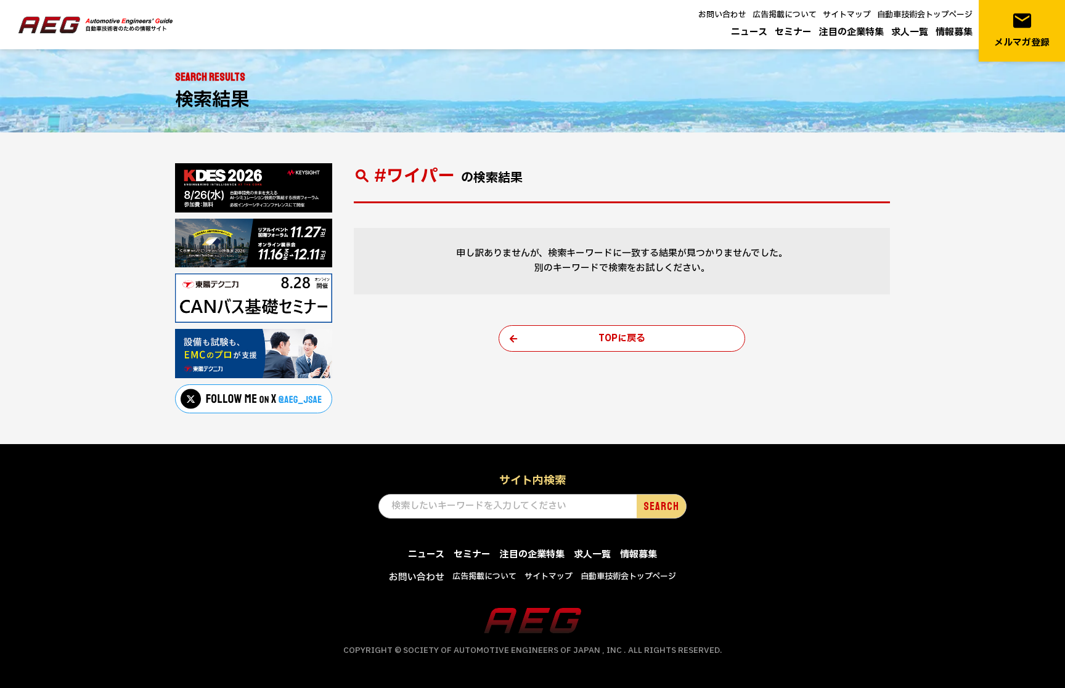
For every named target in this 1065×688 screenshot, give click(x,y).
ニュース (749, 32)
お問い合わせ (722, 15)
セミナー (793, 32)
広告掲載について (785, 15)
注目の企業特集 (851, 32)
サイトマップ (847, 15)
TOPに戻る (621, 338)
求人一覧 (909, 32)
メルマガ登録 (1022, 30)
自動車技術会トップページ (925, 15)
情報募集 (954, 32)
